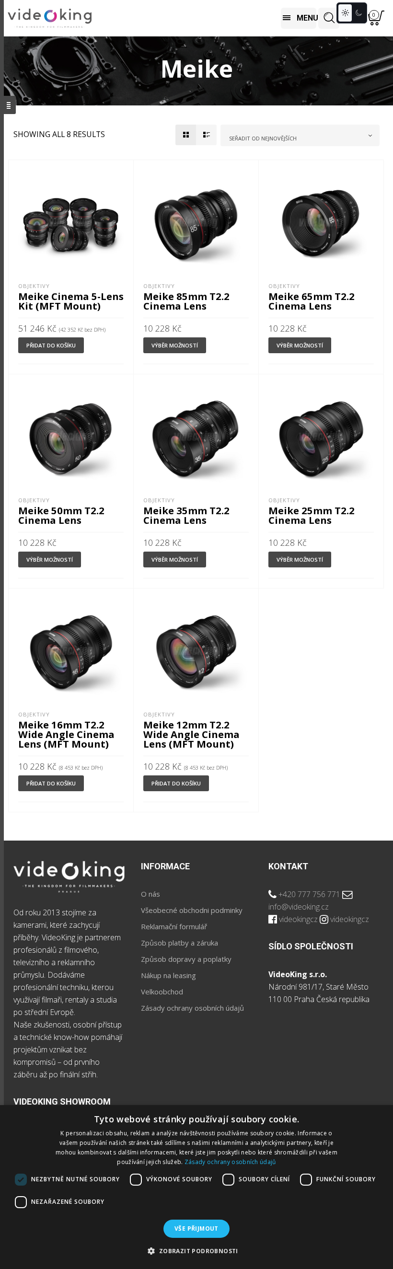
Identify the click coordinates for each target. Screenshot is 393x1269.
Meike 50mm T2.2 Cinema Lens (61, 515)
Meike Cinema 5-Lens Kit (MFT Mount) (71, 300)
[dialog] (196, 1187)
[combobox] (300, 135)
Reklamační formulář (174, 926)
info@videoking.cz (298, 906)
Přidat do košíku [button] (51, 345)
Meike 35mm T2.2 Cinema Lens (186, 515)
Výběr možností (174, 345)
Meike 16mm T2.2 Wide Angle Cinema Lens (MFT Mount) (66, 734)
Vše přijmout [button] (196, 1228)
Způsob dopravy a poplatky (186, 959)
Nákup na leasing (168, 975)
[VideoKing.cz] (50, 18)
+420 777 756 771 (309, 894)
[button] (196, 1251)
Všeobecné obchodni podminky (192, 910)
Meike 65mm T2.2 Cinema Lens (311, 300)
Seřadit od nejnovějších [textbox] (263, 138)
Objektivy (34, 285)
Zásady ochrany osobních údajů (192, 1008)
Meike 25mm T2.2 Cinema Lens (311, 515)
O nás (150, 894)
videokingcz (298, 919)
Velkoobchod (162, 991)
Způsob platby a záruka (179, 942)
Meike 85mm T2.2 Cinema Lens (186, 300)
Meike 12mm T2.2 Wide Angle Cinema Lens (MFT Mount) (191, 734)
